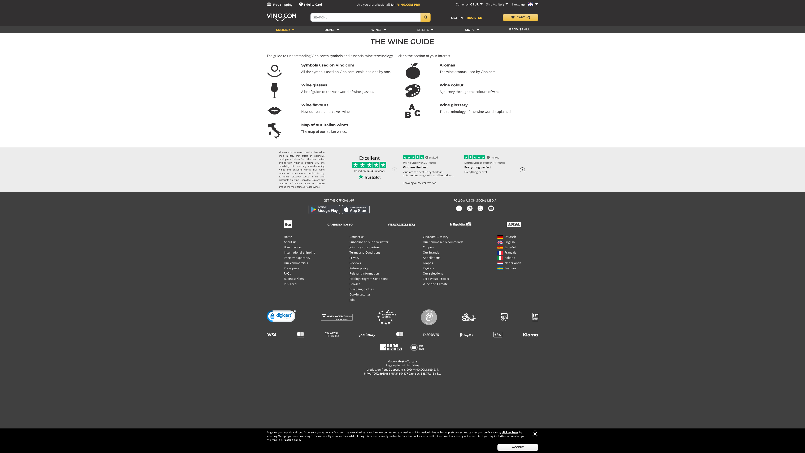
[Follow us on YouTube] (491, 208)
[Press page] (288, 224)
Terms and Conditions (364, 252)
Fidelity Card (313, 5)
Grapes (428, 263)
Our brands (431, 252)
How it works (293, 247)
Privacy (354, 258)
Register (474, 17)
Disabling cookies (361, 289)
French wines (302, 183)
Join (405, 5)
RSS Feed (290, 284)
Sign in (457, 17)
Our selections (433, 273)
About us (290, 242)
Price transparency (297, 258)
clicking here (510, 432)
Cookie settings (360, 294)
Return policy (358, 268)
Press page (291, 268)
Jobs (352, 300)
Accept (518, 447)
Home (288, 237)
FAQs (287, 273)
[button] (281, 317)
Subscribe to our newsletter (368, 242)
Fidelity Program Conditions (368, 279)
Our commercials (296, 263)
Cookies (354, 284)
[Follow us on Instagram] (470, 208)
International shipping (299, 252)
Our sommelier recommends (443, 242)
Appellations (431, 258)
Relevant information (364, 273)
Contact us (356, 237)
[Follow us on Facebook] (459, 208)
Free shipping (282, 5)
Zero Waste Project (436, 279)
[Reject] (535, 434)
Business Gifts (294, 279)
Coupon (428, 247)
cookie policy (293, 440)
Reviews (355, 263)
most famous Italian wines (305, 186)
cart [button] (523, 17)
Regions (428, 268)
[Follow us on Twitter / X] (480, 208)
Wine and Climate (435, 284)
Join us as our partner (364, 247)
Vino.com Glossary (435, 237)
